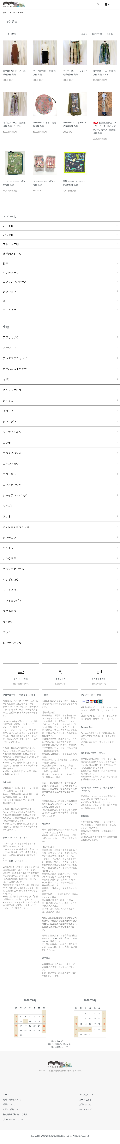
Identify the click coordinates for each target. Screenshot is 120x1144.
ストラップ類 (11, 244)
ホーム (5, 12)
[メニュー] (115, 4)
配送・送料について (12, 1099)
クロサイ (8, 411)
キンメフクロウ (12, 390)
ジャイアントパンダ (15, 495)
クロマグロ (9, 421)
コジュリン (9, 474)
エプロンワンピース (15, 281)
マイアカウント (86, 1094)
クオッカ (8, 400)
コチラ (66, 1047)
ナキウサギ (9, 558)
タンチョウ (9, 537)
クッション (9, 291)
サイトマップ (85, 1109)
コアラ (7, 442)
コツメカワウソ (12, 484)
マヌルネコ (9, 611)
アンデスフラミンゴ (15, 358)
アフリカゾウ (11, 337)
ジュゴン (8, 505)
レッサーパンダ (12, 642)
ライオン (8, 621)
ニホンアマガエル (13, 569)
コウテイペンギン (13, 453)
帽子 (5, 263)
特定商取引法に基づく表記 (15, 1114)
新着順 (84, 33)
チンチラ (8, 548)
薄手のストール (12, 253)
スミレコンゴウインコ (16, 527)
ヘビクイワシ (11, 590)
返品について (9, 1104)
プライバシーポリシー (13, 1119)
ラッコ (7, 632)
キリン (7, 379)
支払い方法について (12, 1109)
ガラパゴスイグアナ (15, 368)
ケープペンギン (12, 432)
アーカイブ (9, 310)
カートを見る (85, 1099)
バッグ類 (8, 235)
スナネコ (8, 516)
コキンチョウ (17, 12)
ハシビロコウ (11, 579)
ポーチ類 (8, 226)
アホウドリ (9, 347)
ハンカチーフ (11, 272)
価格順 (110, 33)
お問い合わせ (85, 1104)
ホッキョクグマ (12, 600)
